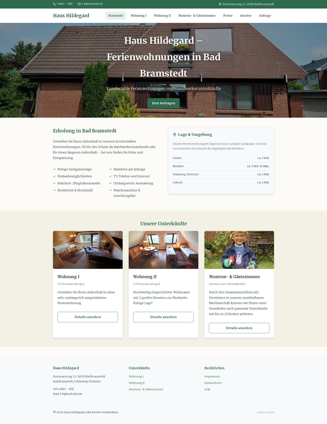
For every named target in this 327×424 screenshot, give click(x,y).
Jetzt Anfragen (163, 103)
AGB (207, 389)
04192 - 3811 (64, 3)
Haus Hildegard (71, 16)
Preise (228, 15)
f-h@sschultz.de (92, 3)
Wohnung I (138, 15)
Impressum (212, 376)
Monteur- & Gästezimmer (197, 15)
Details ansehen (88, 317)
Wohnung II (162, 15)
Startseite (115, 15)
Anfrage (265, 15)
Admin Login (265, 412)
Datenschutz (213, 383)
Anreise (245, 15)
